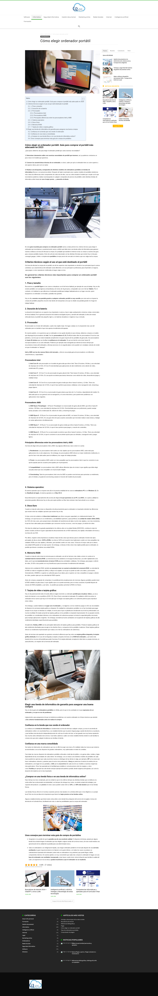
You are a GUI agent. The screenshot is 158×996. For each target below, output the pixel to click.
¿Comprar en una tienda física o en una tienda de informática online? (53, 136)
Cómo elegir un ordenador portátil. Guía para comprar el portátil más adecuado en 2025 (56, 101)
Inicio (41, 34)
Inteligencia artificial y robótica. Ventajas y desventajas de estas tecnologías (62, 891)
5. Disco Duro (35, 122)
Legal (23, 935)
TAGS (128, 50)
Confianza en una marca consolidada (43, 134)
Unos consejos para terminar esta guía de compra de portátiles (51, 138)
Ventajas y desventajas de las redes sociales (72, 919)
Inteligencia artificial (28, 930)
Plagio (62, 926)
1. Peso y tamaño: (36, 106)
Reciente (112, 50)
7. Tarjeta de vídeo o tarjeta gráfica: (42, 127)
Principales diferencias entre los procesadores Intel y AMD (53, 117)
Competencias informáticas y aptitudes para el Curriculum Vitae (88, 890)
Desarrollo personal (28, 919)
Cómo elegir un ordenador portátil (70, 928)
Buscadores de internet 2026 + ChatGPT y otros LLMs (35, 890)
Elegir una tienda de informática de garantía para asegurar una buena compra (53, 129)
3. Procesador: (35, 111)
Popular (105, 50)
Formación (25, 921)
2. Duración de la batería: (39, 108)
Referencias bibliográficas (68, 923)
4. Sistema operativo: (37, 120)
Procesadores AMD (40, 115)
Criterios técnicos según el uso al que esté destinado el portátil (48, 104)
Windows (25, 952)
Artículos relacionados (33, 866)
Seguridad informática (28, 946)
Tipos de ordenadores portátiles (69, 930)
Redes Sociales (26, 943)
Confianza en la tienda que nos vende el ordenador (47, 131)
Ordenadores (26, 941)
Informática (48, 34)
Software (25, 949)
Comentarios (121, 50)
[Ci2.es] (79, 3)
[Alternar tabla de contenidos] (82, 98)
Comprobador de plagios (68, 932)
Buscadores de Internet (67, 921)
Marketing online (27, 938)
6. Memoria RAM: (36, 124)
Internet (24, 932)
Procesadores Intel (40, 113)
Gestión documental (28, 924)
